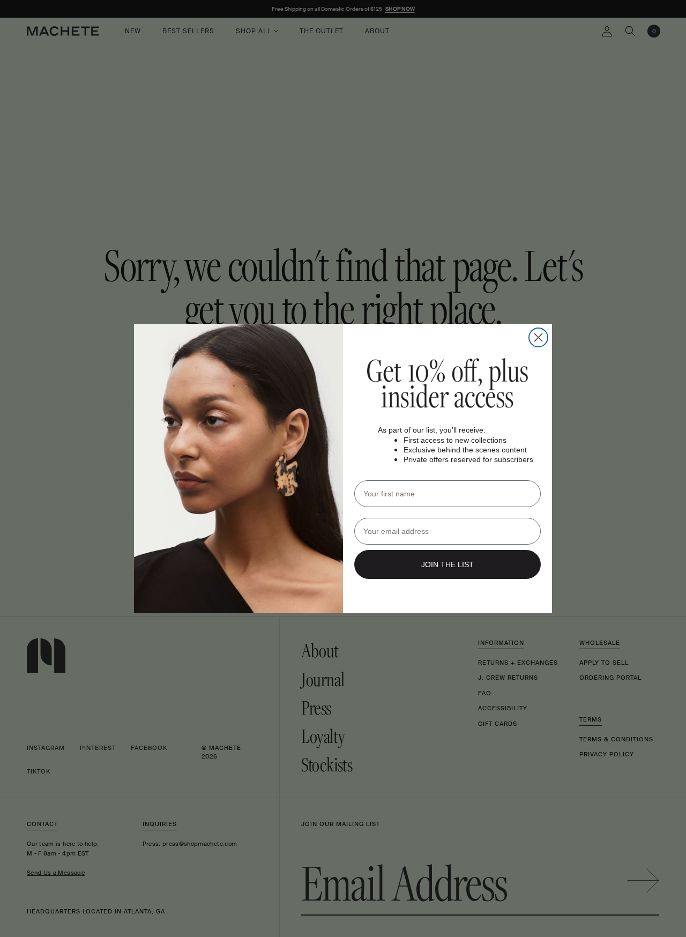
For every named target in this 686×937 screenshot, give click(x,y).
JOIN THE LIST (447, 564)
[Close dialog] (538, 337)
